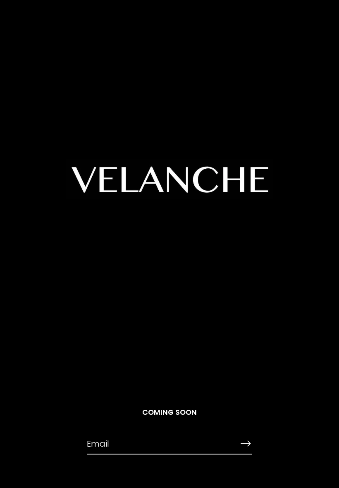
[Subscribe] (245, 443)
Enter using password (297, 20)
